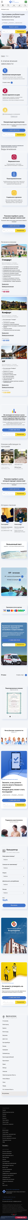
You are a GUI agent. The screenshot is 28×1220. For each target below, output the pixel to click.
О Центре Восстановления (7, 1124)
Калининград (6, 1053)
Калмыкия (5, 1049)
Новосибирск (6, 1078)
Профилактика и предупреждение (9, 1173)
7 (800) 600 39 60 (21, 1217)
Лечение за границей (12, 579)
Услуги (4, 873)
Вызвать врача (13, 27)
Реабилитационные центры (8, 1112)
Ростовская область (8, 1089)
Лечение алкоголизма (7, 1153)
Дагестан (5, 1039)
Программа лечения (8, 56)
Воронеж (5, 1035)
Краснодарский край (8, 1057)
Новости (4, 1116)
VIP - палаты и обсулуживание (13, 576)
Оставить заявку (6, 82)
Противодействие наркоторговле (9, 1163)
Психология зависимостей (7, 1175)
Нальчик (5, 1071)
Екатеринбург (6, 1042)
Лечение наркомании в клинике (9, 1138)
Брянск (4, 1028)
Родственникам (5, 1157)
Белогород (6, 1024)
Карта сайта (4, 1185)
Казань (4, 1046)
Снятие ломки (5, 1132)
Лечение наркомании (7, 1136)
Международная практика (8, 1165)
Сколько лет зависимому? (10, 864)
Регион (5, 889)
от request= (16, 1214)
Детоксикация (5, 1130)
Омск (4, 1082)
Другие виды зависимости (7, 1155)
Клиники (4, 1114)
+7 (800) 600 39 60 (14, 130)
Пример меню (5, 284)
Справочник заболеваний (7, 1181)
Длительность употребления (11, 881)
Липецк (4, 1067)
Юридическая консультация (8, 1179)
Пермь (4, 1086)
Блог (3, 1183)
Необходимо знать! (6, 1177)
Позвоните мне (20, 31)
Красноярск (6, 1060)
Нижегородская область (9, 1075)
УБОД (3, 1142)
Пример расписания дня (8, 286)
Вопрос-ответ (5, 1167)
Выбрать (6, 859)
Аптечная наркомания (7, 1169)
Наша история (5, 1122)
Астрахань (5, 1021)
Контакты (4, 1118)
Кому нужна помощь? (9, 856)
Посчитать (14, 905)
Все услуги (5, 1145)
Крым (4, 1064)
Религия (4, 1159)
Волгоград (5, 1031)
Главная (3, 56)
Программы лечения (6, 1140)
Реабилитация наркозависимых (9, 1134)
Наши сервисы (5, 1120)
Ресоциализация (5, 1161)
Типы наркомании (6, 1171)
